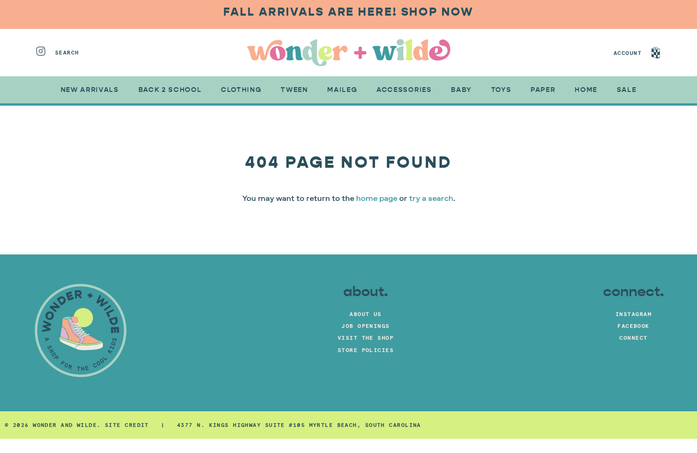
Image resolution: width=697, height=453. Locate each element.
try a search (431, 199)
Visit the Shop (366, 337)
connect (633, 337)
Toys (501, 90)
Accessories (403, 90)
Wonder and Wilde (65, 424)
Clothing (241, 90)
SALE (627, 90)
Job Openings (365, 325)
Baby (461, 90)
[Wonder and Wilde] (349, 52)
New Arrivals (90, 90)
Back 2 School (170, 90)
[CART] (664, 52)
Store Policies (366, 349)
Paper (543, 90)
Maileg (342, 90)
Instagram (633, 313)
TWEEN (294, 90)
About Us (365, 313)
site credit (127, 424)
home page (376, 199)
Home (586, 90)
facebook (633, 325)
